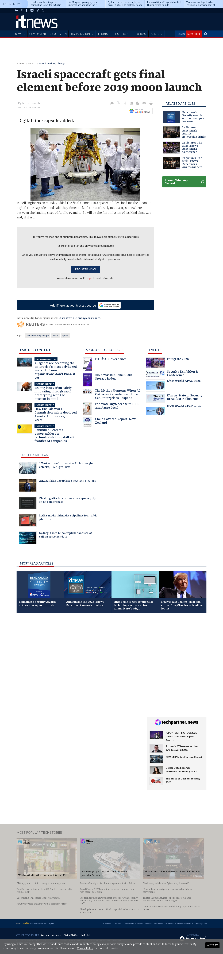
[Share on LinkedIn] (131, 103)
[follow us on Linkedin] (16, 10)
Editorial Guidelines (134, 923)
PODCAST (141, 33)
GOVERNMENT (37, 33)
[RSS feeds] (43, 10)
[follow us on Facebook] (26, 10)
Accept (212, 945)
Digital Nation (71, 935)
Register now (85, 269)
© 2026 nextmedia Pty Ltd (42, 923)
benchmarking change (38, 335)
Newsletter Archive (184, 923)
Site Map (198, 923)
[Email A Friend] (144, 103)
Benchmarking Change (52, 63)
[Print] (150, 103)
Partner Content (35, 350)
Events (155, 350)
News (31, 63)
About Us (119, 923)
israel (55, 335)
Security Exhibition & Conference (182, 374)
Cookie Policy (85, 948)
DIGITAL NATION (80, 33)
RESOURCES (121, 33)
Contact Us (108, 923)
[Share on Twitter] (119, 103)
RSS (205, 923)
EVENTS (154, 33)
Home (20, 63)
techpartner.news (51, 935)
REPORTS (102, 33)
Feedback (158, 923)
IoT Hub (85, 935)
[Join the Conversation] (112, 103)
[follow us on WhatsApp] (37, 10)
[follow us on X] (21, 10)
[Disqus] (79, 662)
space (65, 335)
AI (66, 33)
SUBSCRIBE (194, 33)
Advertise (169, 923)
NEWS (18, 33)
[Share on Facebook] (125, 103)
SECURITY (55, 33)
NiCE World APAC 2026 (184, 381)
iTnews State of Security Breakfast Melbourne (184, 397)
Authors (148, 923)
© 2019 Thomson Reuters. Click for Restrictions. (68, 324)
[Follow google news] (140, 111)
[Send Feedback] (138, 103)
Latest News (12, 3)
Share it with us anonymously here (79, 317)
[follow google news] (32, 10)
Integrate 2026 (178, 359)
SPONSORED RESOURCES (104, 350)
